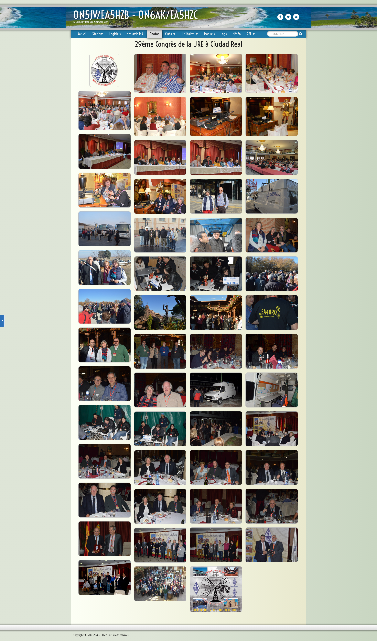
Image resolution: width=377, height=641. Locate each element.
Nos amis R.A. (135, 34)
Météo (237, 34)
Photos (154, 34)
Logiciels (115, 34)
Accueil (82, 34)
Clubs (170, 34)
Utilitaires (190, 34)
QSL (251, 34)
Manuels (209, 34)
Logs (224, 34)
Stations (97, 34)
